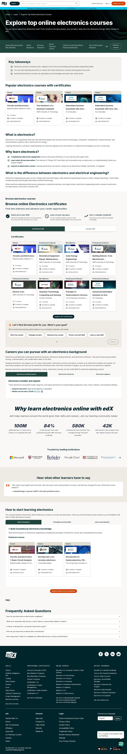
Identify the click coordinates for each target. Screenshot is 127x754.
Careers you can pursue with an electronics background (73, 46)
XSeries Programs (33, 679)
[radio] (16, 335)
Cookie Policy (64, 725)
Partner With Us (11, 718)
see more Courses (11, 704)
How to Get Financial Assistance (105, 673)
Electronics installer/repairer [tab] (26, 374)
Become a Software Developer (105, 692)
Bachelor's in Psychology (65, 675)
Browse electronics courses (52, 46)
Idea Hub (39, 718)
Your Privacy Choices (67, 741)
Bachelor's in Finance (63, 678)
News (7, 741)
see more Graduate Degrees (66, 700)
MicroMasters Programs (35, 673)
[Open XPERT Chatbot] (121, 743)
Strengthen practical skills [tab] (62, 522)
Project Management (12, 696)
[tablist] (63, 229)
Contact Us (40, 722)
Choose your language (106, 714)
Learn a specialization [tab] (102, 522)
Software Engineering (13, 693)
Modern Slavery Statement (69, 735)
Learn (13, 3)
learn (15, 14)
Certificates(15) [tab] (38, 229)
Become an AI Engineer (102, 695)
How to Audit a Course (102, 676)
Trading (8, 678)
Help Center (40, 725)
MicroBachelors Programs (36, 676)
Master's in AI (61, 690)
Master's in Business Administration (68, 684)
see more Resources (101, 700)
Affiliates (8, 728)
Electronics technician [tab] (66, 374)
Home (7, 14)
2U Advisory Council (13, 735)
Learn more (92, 8)
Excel (7, 687)
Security (39, 728)
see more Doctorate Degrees (66, 702)
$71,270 (37, 391)
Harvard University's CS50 (36, 670)
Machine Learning (11, 699)
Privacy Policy (64, 722)
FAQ (106, 46)
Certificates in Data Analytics (37, 690)
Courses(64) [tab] (90, 229)
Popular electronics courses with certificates (14, 46)
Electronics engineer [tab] (103, 374)
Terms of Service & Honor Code (71, 718)
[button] (76, 3)
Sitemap (62, 738)
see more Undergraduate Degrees (68, 698)
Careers (8, 738)
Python (8, 670)
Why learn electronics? (40, 46)
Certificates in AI (33, 682)
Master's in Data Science (65, 693)
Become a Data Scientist (102, 690)
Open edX (9, 731)
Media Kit (39, 731)
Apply (117, 718)
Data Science (10, 690)
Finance (8, 684)
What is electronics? (30, 46)
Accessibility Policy (66, 728)
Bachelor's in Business (64, 681)
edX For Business (97, 3)
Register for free (118, 3)
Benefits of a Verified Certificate (105, 670)
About (7, 722)
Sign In (107, 3)
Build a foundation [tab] (23, 522)
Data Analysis (10, 681)
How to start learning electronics (96, 46)
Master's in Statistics (63, 687)
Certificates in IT (33, 693)
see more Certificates (34, 698)
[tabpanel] (63, 275)
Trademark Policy (65, 731)
